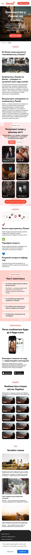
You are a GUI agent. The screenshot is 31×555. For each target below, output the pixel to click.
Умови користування (6, 539)
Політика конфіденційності (8, 536)
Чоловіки (19, 142)
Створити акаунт (23, 3)
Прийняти (23, 551)
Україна (4, 42)
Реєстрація (16, 36)
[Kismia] (10, 3)
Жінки (12, 142)
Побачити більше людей (17, 202)
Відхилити (10, 551)
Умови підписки (5, 534)
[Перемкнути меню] (3, 4)
